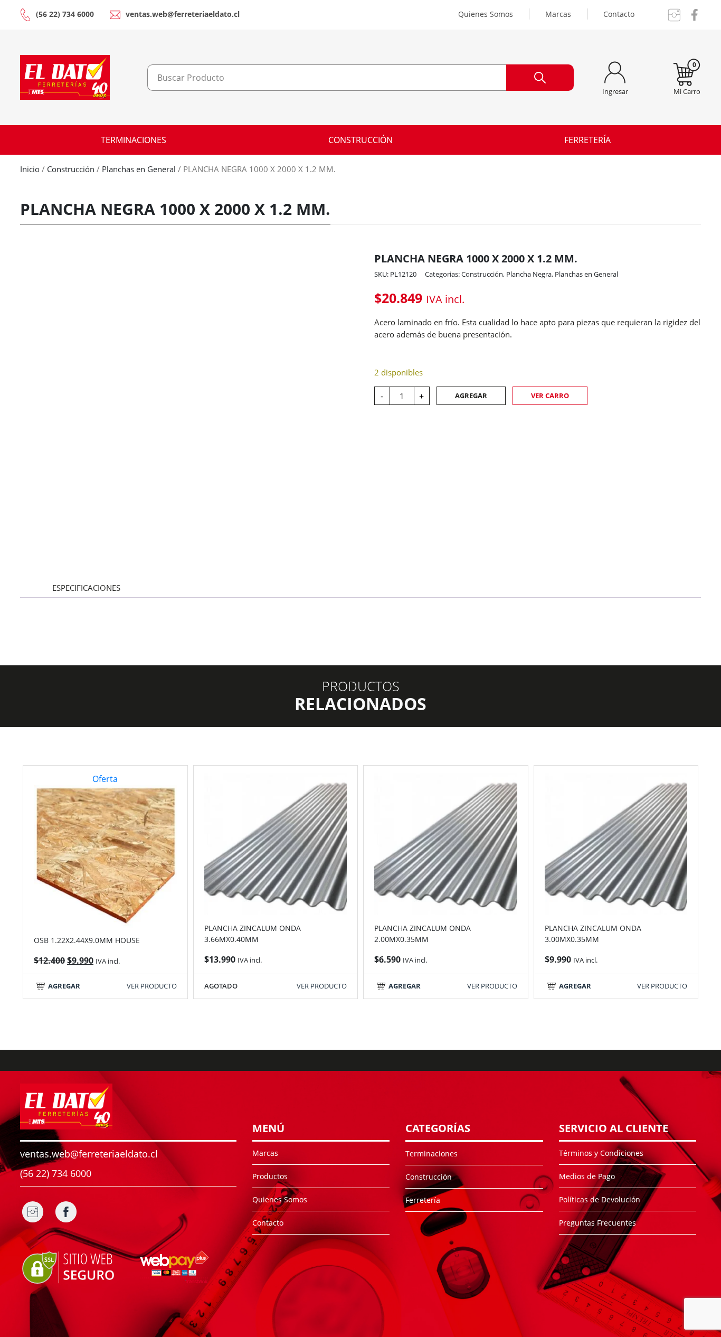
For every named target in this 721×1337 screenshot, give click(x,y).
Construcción (360, 140)
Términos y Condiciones (601, 1153)
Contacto (618, 14)
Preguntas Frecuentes (597, 1223)
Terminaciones (133, 140)
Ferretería (587, 140)
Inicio (30, 169)
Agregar (471, 395)
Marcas (558, 14)
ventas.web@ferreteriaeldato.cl (183, 14)
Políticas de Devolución (599, 1199)
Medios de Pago (587, 1176)
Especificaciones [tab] (86, 587)
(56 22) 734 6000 (65, 14)
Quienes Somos (485, 14)
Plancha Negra (529, 274)
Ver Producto (152, 986)
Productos (270, 1176)
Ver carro (550, 395)
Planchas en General (139, 169)
